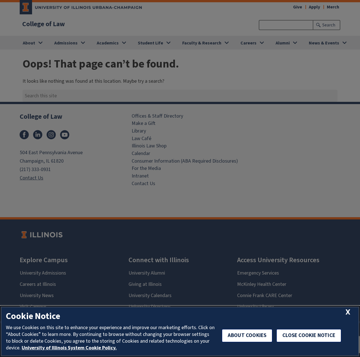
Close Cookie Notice (308, 335)
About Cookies (247, 335)
